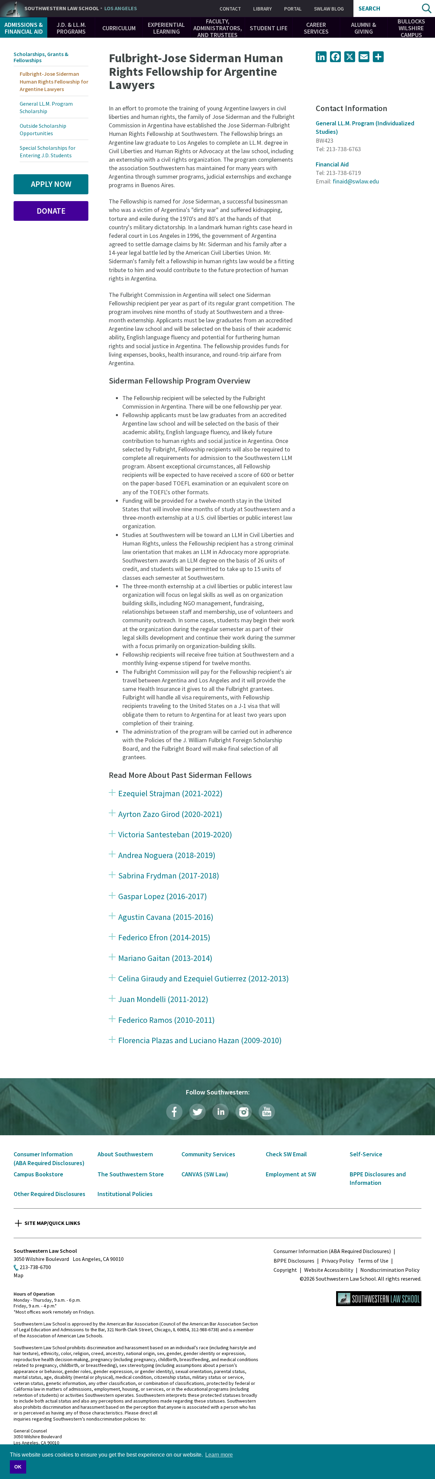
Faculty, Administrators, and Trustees (217, 28)
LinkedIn (220, 1112)
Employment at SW (291, 1174)
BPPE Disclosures (294, 1260)
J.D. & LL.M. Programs (71, 28)
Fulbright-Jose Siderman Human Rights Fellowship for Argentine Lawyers (54, 81)
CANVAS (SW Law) (204, 1174)
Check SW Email (286, 1154)
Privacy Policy (337, 1260)
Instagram (244, 1112)
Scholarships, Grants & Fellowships (41, 57)
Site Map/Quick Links (52, 1222)
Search (369, 8)
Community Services (208, 1154)
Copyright (285, 1269)
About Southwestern (125, 1154)
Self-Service (366, 1154)
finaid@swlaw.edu (356, 181)
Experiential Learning (166, 28)
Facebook (174, 1112)
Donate (51, 211)
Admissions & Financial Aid (23, 28)
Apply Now (51, 184)
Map (18, 1275)
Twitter (197, 1112)
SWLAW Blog (329, 8)
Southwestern (80, 8)
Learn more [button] (219, 1455)
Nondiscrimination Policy (389, 1269)
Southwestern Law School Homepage (379, 1298)
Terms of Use (373, 1260)
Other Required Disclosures (49, 1194)
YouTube (267, 1112)
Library (262, 8)
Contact (230, 8)
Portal (293, 8)
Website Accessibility (328, 1269)
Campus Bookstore (38, 1174)
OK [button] (17, 1466)
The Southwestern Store (131, 1174)
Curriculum (119, 28)
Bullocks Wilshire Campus (411, 28)
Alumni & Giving (363, 28)
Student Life (269, 28)
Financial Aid (332, 164)
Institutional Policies (125, 1194)
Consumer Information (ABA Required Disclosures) (332, 1251)
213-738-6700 (35, 1267)
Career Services (316, 28)
